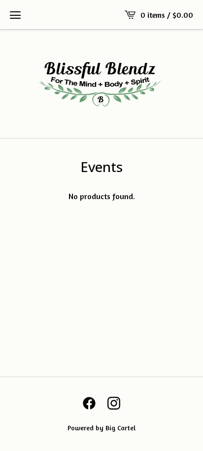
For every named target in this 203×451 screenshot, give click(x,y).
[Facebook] (89, 403)
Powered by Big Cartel (101, 427)
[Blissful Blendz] (101, 83)
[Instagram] (113, 403)
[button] (15, 14)
